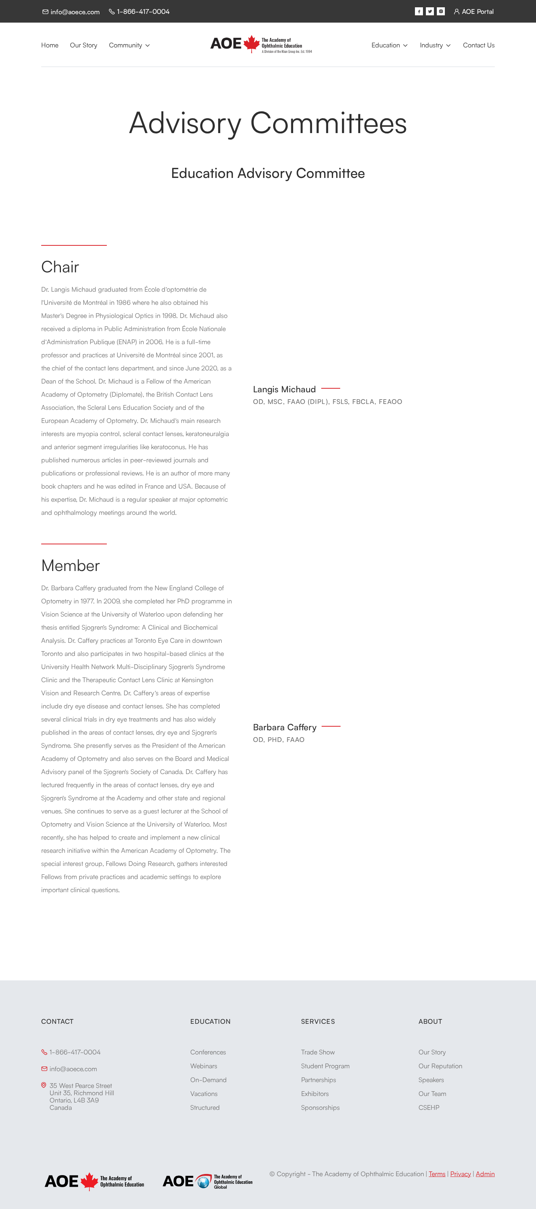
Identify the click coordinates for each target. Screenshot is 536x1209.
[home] (261, 44)
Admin (485, 1173)
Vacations (204, 1093)
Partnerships (318, 1079)
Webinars (203, 1065)
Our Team (432, 1093)
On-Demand (208, 1079)
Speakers (431, 1079)
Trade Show (318, 1051)
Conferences (208, 1051)
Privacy (460, 1173)
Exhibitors (315, 1093)
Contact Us (479, 44)
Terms (437, 1173)
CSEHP (429, 1107)
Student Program (325, 1065)
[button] (130, 44)
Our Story (83, 44)
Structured (205, 1107)
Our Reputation (440, 1065)
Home (49, 44)
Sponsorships (320, 1107)
